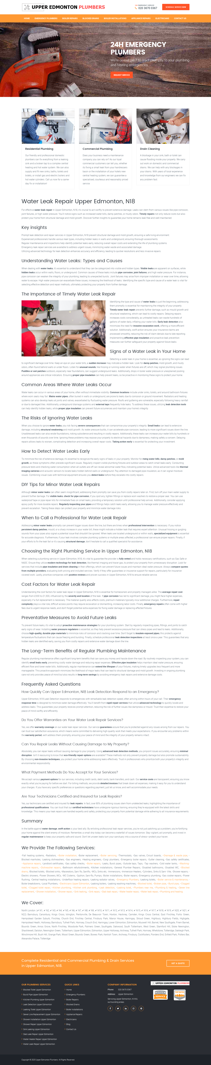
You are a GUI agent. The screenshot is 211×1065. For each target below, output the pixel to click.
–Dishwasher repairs (50, 867)
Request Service (122, 75)
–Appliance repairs (31, 863)
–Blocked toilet (144, 883)
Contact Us (180, 18)
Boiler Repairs (70, 18)
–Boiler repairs (93, 863)
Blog (68, 1024)
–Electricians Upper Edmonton (74, 883)
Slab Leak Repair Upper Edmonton (38, 1034)
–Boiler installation (67, 855)
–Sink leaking (80, 891)
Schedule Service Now (176, 7)
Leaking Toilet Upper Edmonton (37, 1009)
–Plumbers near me (142, 887)
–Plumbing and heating (171, 891)
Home (27, 18)
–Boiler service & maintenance (172, 879)
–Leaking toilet (123, 887)
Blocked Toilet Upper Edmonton (37, 989)
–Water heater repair (128, 891)
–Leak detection (106, 887)
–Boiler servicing (108, 855)
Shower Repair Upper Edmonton (37, 1024)
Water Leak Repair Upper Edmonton (39, 1044)
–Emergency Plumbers (127, 879)
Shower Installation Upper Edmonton (39, 1019)
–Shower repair (64, 891)
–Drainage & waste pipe (174, 855)
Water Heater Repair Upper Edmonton (40, 1039)
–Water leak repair (149, 891)
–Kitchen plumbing (61, 887)
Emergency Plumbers (46, 18)
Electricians (162, 18)
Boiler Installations (115, 18)
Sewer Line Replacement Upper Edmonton (41, 1014)
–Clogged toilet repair (39, 887)
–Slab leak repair (108, 891)
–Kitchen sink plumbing (84, 887)
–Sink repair (93, 891)
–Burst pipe (173, 883)
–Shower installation (45, 891)
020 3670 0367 (147, 8)
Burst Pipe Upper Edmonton (35, 994)
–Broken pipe (159, 883)
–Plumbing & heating (165, 887)
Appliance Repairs (141, 18)
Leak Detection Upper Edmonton (37, 1004)
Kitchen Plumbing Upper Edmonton (38, 999)
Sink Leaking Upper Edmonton (36, 1029)
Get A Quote (178, 963)
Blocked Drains (91, 18)
